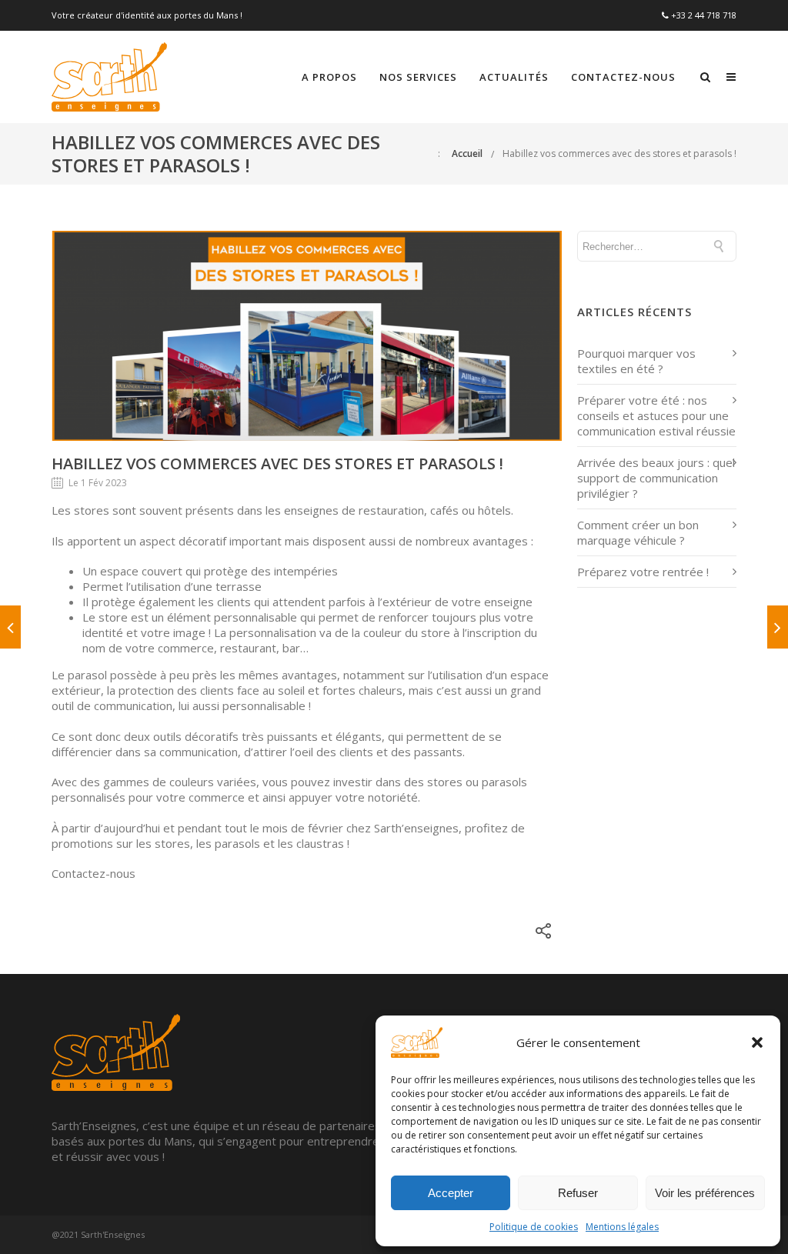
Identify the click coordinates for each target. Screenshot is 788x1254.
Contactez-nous (623, 77)
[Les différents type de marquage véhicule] (777, 627)
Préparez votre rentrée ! (643, 571)
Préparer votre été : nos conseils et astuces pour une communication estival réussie (656, 415)
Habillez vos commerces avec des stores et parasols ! (619, 153)
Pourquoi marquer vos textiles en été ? (636, 360)
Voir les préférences (705, 1192)
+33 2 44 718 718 (703, 15)
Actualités (514, 77)
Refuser (578, 1192)
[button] (757, 1042)
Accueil (467, 153)
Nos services (418, 77)
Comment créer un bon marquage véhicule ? (638, 532)
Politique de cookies (533, 1226)
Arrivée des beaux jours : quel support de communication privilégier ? (656, 478)
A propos (329, 77)
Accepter (450, 1192)
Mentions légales (622, 1226)
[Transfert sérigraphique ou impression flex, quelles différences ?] (10, 627)
